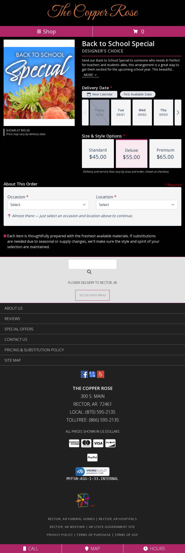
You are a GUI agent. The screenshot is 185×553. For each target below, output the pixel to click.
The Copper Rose (92, 12)
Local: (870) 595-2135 (92, 412)
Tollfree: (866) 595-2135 (92, 420)
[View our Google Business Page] (92, 376)
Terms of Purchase (94, 535)
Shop (49, 31)
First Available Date (138, 94)
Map (94, 549)
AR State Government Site (112, 527)
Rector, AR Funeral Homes (71, 519)
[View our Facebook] (84, 376)
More (88, 75)
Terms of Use (126, 535)
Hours (156, 549)
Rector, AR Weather (67, 527)
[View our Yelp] (100, 376)
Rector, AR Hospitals (118, 519)
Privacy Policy (60, 535)
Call (32, 549)
